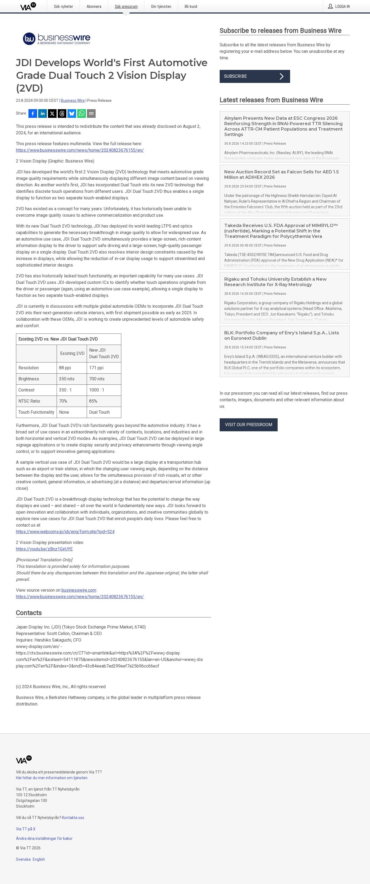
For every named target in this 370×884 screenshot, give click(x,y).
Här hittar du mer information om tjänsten (51, 778)
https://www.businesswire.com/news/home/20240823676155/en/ (80, 150)
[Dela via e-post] (91, 114)
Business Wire (73, 100)
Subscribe (235, 76)
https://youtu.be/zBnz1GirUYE (44, 549)
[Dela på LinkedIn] (42, 114)
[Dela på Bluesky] (71, 114)
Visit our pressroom (248, 424)
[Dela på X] (52, 114)
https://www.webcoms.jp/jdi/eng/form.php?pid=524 (65, 531)
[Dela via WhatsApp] (81, 114)
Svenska (23, 859)
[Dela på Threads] (62, 114)
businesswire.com (78, 590)
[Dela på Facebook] (32, 114)
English (39, 859)
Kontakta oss (73, 817)
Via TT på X (25, 829)
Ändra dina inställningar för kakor (44, 838)
